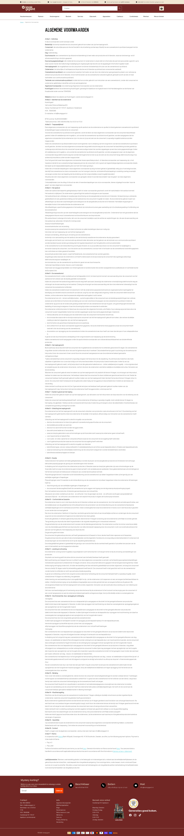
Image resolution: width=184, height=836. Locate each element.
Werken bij (59, 815)
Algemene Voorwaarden (32, 22)
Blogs (58, 807)
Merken (146, 16)
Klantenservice (60, 810)
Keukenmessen (26, 16)
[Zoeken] (119, 8)
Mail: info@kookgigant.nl (27, 805)
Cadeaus (120, 16)
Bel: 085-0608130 (25, 803)
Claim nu (59, 790)
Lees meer (119, 820)
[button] (161, 8)
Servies (81, 16)
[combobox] (92, 8)
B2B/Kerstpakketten (62, 805)
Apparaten (107, 16)
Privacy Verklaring (61, 819)
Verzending (59, 822)
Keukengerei (55, 16)
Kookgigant (46, 833)
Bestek (69, 16)
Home (21, 22)
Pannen (41, 16)
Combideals (134, 16)
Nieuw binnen (159, 16)
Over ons (59, 817)
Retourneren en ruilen (63, 812)
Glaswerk (93, 16)
